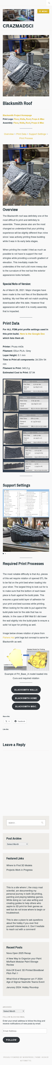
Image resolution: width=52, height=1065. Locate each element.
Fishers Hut (8, 637)
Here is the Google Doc (32, 333)
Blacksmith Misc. (26, 706)
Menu (44, 11)
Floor (16, 119)
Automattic (25, 1060)
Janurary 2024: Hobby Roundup (22, 987)
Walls (22, 119)
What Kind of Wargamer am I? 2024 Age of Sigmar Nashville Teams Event (25, 980)
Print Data (21, 133)
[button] (3, 553)
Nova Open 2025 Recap (18, 953)
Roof (28, 119)
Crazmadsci (18, 25)
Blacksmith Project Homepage (17, 115)
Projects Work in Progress (19, 869)
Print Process (26, 138)
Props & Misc (38, 119)
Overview (9, 133)
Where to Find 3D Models (19, 865)
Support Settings (38, 133)
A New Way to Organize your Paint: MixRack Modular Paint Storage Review (24, 961)
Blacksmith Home (26, 698)
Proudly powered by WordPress (18, 1057)
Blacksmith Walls (26, 689)
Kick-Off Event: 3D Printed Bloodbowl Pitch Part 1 (25, 971)
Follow (11, 1039)
